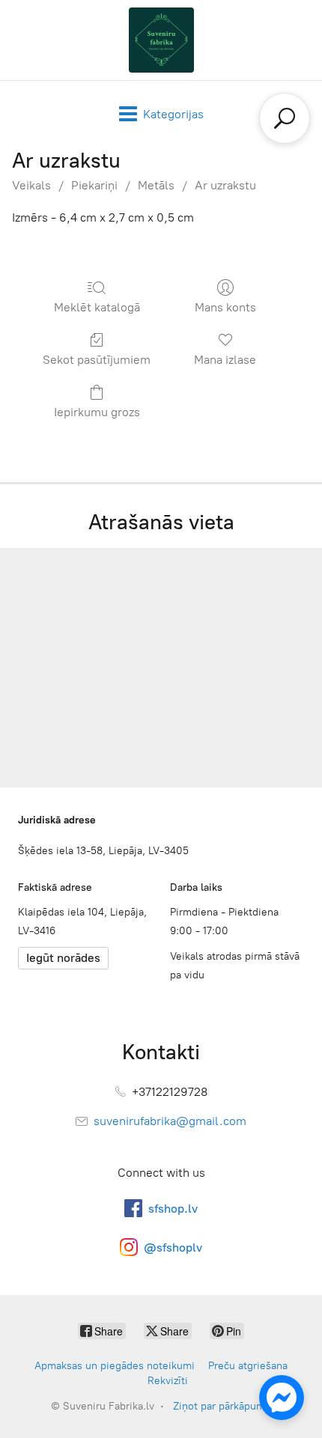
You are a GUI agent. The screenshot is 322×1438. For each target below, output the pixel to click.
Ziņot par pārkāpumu (222, 1406)
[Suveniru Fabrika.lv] (161, 40)
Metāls (156, 185)
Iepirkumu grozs (97, 412)
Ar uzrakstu (225, 185)
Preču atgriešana (248, 1365)
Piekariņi (94, 185)
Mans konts (225, 307)
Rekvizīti (168, 1380)
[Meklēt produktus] (284, 118)
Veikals (31, 185)
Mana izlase (225, 360)
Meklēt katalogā (97, 307)
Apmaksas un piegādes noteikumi (114, 1365)
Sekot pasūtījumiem (97, 360)
